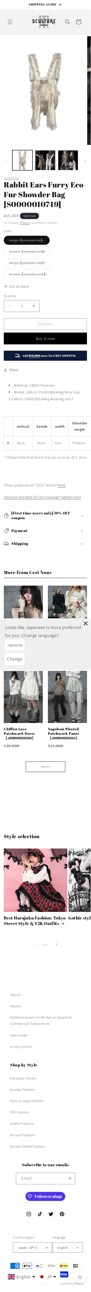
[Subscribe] (69, 1178)
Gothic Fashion (22, 1123)
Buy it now (45, 338)
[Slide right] (85, 161)
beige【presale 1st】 (29, 241)
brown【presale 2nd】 (31, 275)
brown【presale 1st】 (30, 252)
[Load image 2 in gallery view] (45, 160)
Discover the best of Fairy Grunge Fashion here (42, 497)
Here (61, 485)
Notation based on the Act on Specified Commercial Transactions (41, 1020)
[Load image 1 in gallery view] (22, 160)
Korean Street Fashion (27, 1146)
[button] (10, 21)
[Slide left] (5, 161)
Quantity (10, 296)
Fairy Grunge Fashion (27, 1101)
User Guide (19, 1035)
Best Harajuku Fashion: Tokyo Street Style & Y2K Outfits (35, 920)
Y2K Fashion (19, 1112)
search (15, 994)
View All (45, 766)
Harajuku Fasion (23, 1078)
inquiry (15, 1006)
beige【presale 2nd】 (30, 263)
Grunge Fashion (22, 1089)
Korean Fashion (22, 1135)
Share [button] (14, 370)
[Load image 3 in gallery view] (68, 160)
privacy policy (21, 1046)
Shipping (25, 222)
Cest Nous (11, 178)
